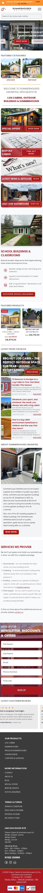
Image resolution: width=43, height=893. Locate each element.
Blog (7, 781)
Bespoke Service (12, 788)
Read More (32, 372)
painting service (23, 587)
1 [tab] (14, 48)
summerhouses (11, 747)
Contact (9, 773)
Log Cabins (10, 743)
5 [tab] (28, 48)
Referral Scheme (12, 814)
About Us (9, 777)
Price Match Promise (14, 810)
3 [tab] (21, 48)
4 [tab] (25, 48)
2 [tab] (18, 48)
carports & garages (14, 758)
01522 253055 (12, 858)
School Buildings (12, 792)
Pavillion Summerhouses (15, 751)
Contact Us (30, 41)
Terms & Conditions (13, 807)
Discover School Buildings (18, 294)
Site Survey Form (12, 818)
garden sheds (11, 754)
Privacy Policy (10, 880)
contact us (18, 612)
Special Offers (11, 784)
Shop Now (11, 41)
